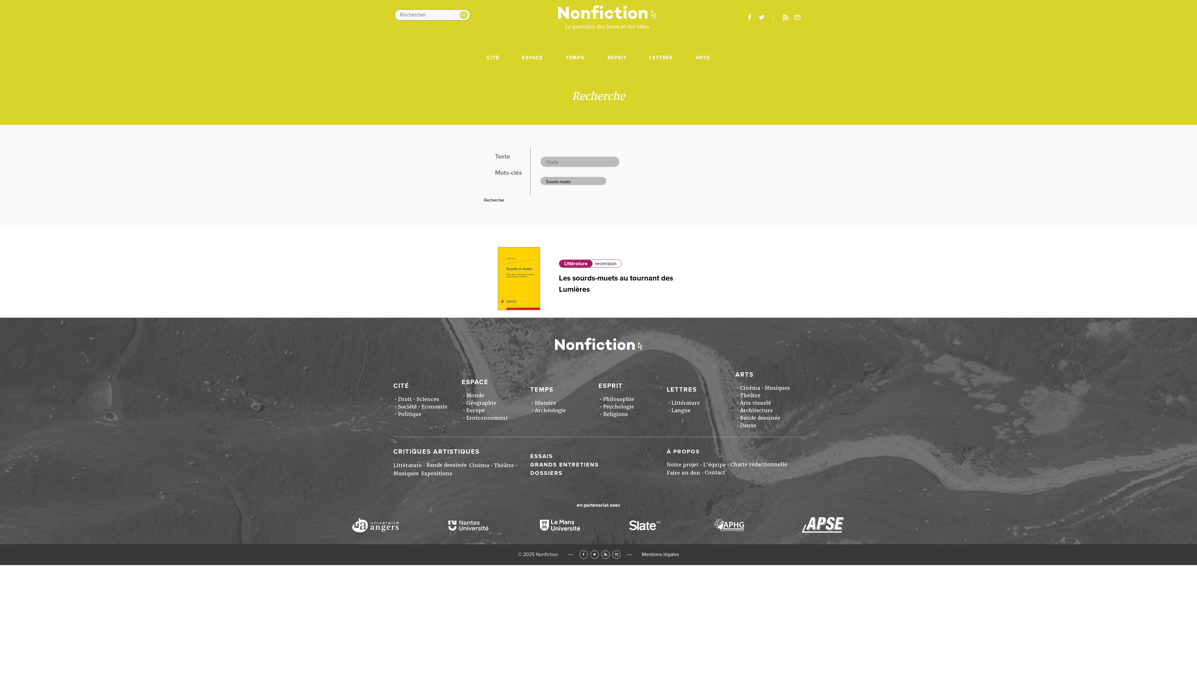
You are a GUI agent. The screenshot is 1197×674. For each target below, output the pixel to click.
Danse (748, 425)
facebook (749, 17)
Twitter (594, 554)
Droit (405, 399)
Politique (409, 414)
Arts (703, 58)
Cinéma (750, 388)
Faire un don (683, 473)
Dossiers (546, 473)
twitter (761, 17)
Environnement (487, 418)
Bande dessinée (760, 418)
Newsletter (798, 17)
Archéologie (550, 410)
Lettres (661, 58)
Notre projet (683, 465)
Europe (475, 410)
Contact (715, 472)
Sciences (427, 399)
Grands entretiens (564, 464)
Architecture (756, 410)
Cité (493, 58)
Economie (434, 406)
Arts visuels (755, 403)
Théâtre (750, 395)
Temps (575, 58)
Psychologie (618, 406)
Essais (541, 456)
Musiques (777, 388)
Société (407, 406)
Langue (680, 410)
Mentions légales (660, 554)
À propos (683, 451)
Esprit (617, 58)
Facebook (583, 554)
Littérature (576, 264)
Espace (532, 58)
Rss (785, 17)
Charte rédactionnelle (758, 464)
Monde (475, 395)
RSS (605, 554)
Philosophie (618, 399)
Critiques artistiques (436, 452)
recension (606, 264)
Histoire (545, 403)
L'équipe (714, 465)
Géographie (481, 403)
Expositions (436, 473)
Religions (615, 414)
